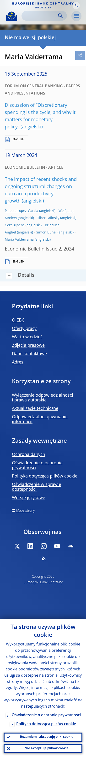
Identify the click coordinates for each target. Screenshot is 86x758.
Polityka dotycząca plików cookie (44, 476)
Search (60, 16)
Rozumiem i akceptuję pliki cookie (46, 737)
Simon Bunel (46, 232)
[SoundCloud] (70, 546)
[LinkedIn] (30, 546)
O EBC (18, 320)
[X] (17, 546)
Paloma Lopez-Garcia (21, 211)
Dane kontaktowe (29, 354)
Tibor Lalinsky (48, 218)
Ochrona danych (28, 455)
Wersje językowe (28, 498)
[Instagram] (43, 546)
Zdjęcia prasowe (28, 345)
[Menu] (76, 16)
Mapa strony (25, 510)
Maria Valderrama (19, 239)
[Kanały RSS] (43, 558)
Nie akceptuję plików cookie (47, 748)
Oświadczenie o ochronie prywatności (46, 715)
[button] (76, 5)
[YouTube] (57, 546)
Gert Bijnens (15, 225)
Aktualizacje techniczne (35, 408)
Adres (17, 362)
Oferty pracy (24, 329)
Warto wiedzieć (27, 337)
